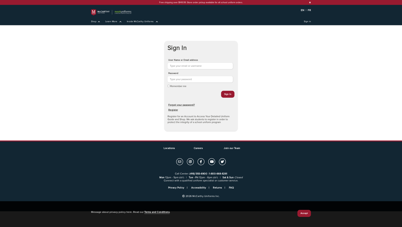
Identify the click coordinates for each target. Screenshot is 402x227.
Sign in (307, 21)
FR (309, 10)
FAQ (231, 187)
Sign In (177, 48)
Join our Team (232, 148)
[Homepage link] (201, 12)
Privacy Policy (176, 187)
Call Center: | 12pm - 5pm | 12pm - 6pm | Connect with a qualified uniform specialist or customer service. (201, 177)
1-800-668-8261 (218, 173)
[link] (179, 161)
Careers (198, 148)
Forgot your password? (181, 104)
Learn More (111, 21)
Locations (169, 148)
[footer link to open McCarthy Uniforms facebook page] (201, 162)
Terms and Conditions (157, 212)
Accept (304, 213)
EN (302, 10)
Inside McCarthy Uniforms (141, 21)
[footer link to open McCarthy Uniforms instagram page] (190, 162)
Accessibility (198, 187)
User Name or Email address (183, 60)
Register (173, 110)
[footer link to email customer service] (179, 162)
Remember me (178, 86)
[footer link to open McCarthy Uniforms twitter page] (222, 162)
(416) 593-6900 (198, 173)
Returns (217, 187)
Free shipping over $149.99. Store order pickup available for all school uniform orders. (201, 2)
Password (173, 73)
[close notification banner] (310, 2)
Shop (93, 21)
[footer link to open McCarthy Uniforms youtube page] (211, 162)
